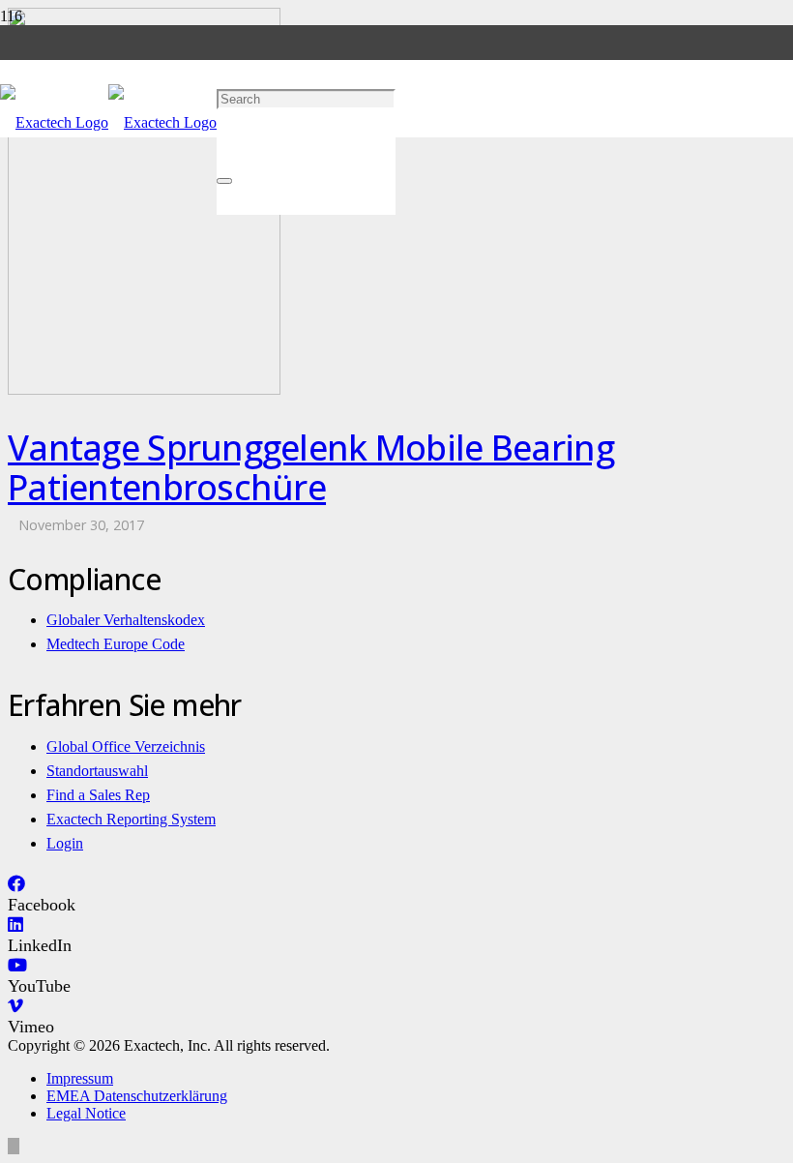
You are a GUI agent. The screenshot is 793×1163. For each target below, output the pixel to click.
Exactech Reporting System (131, 819)
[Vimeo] (15, 1006)
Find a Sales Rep (98, 795)
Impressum (79, 1078)
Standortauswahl (97, 770)
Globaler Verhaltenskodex (125, 619)
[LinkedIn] (15, 925)
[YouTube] (17, 965)
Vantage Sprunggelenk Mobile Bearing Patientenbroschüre (311, 467)
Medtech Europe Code (115, 644)
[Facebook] (16, 884)
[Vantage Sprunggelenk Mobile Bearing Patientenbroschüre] (144, 389)
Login (64, 843)
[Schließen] (224, 181)
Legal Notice (86, 1113)
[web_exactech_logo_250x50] (108, 122)
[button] (223, 21)
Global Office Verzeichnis (125, 746)
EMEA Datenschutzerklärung (136, 1096)
